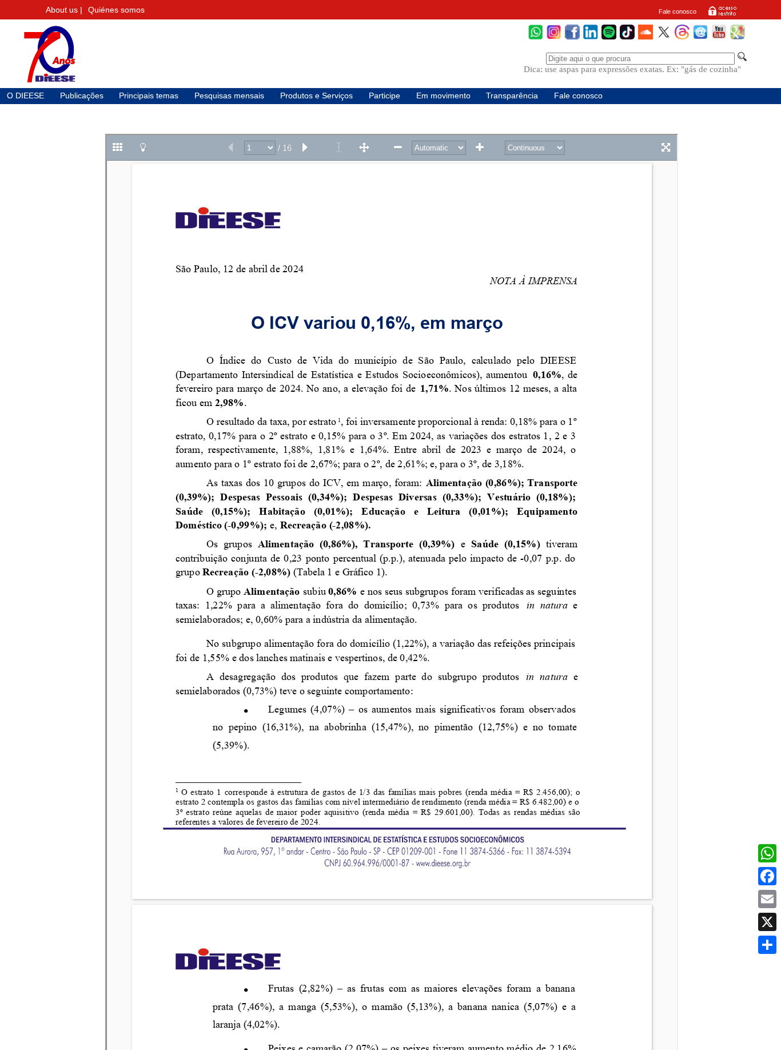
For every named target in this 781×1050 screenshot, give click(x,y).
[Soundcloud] (645, 38)
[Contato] (700, 38)
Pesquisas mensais (229, 96)
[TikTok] (627, 38)
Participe (384, 96)
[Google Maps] (737, 38)
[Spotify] (609, 38)
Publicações (81, 96)
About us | (64, 10)
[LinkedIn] (590, 38)
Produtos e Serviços (316, 96)
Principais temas (148, 96)
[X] (767, 921)
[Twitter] (664, 38)
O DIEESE (25, 96)
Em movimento (443, 96)
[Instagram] (554, 38)
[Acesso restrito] (722, 15)
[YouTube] (719, 38)
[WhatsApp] (536, 38)
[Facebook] (572, 38)
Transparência (512, 96)
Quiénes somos (116, 10)
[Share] (767, 944)
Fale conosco (677, 11)
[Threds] (682, 38)
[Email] (767, 899)
